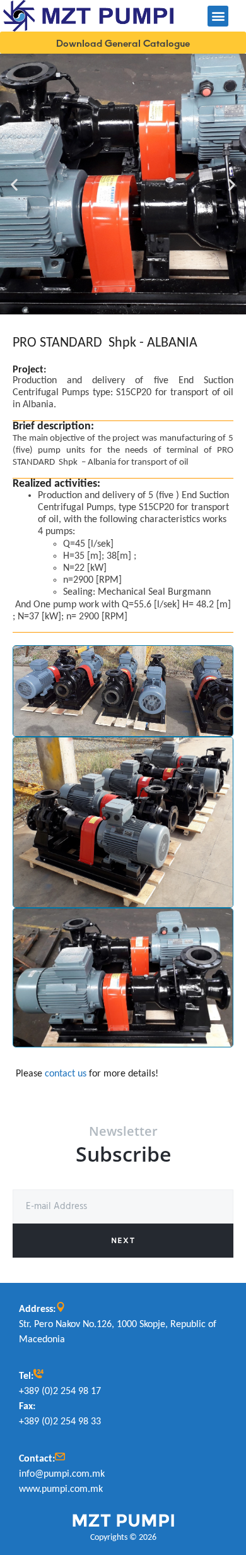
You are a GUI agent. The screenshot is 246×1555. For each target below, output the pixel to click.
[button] (218, 16)
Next (123, 1240)
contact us (65, 1074)
